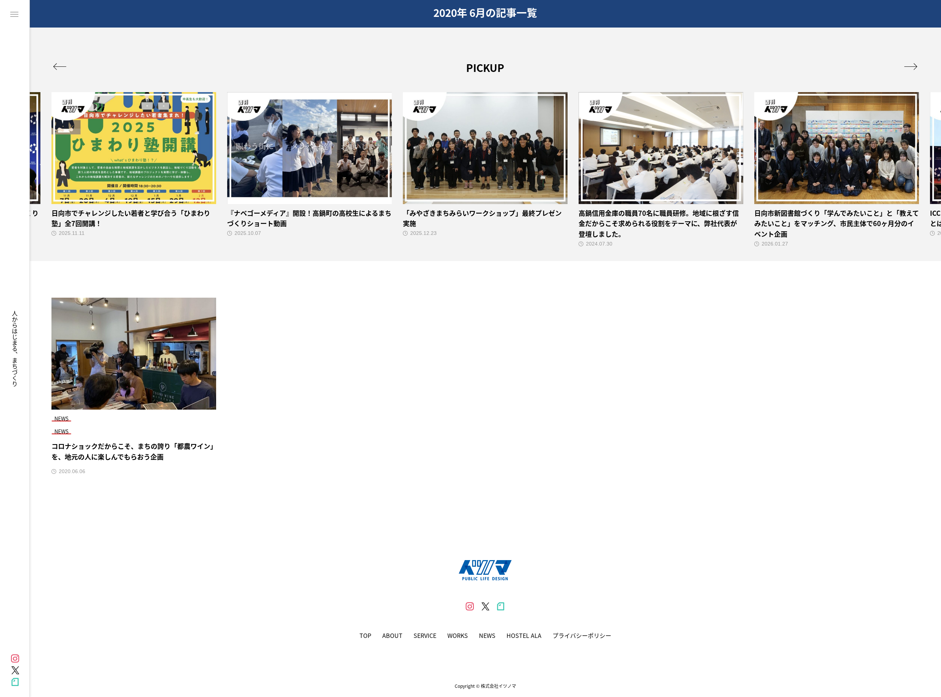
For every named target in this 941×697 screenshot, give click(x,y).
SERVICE (425, 635)
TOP (365, 635)
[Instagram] (15, 658)
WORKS (457, 635)
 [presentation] (910, 66)
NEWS (487, 635)
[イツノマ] (485, 570)
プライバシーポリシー (581, 635)
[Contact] (15, 682)
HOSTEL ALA (524, 635)
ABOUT (392, 635)
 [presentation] (59, 66)
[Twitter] (15, 670)
